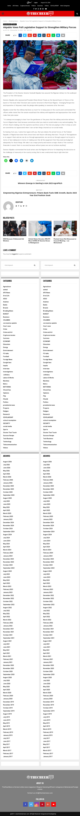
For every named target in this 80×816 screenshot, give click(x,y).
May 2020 (6, 686)
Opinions (6, 393)
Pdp (4, 396)
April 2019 (6, 726)
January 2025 (7, 519)
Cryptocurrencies (25, 5)
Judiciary (6, 375)
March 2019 (7, 729)
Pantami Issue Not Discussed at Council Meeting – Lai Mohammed (65, 240)
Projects (6, 408)
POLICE (5, 399)
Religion (6, 411)
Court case (7, 326)
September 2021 (8, 638)
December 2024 (8, 522)
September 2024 (8, 531)
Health (5, 365)
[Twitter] (31, 804)
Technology (7, 441)
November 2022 (8, 598)
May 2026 (6, 471)
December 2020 (8, 665)
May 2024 (6, 544)
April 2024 (6, 547)
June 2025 (6, 504)
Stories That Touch (10, 432)
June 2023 (6, 577)
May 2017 (6, 744)
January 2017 (7, 756)
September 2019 (8, 711)
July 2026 (6, 465)
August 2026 (7, 462)
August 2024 (7, 534)
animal (5, 289)
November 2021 (8, 632)
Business (40, 5)
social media (7, 426)
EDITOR (7, 30)
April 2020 (6, 690)
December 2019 (8, 702)
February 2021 (8, 659)
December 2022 (8, 595)
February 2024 (8, 553)
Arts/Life (6, 296)
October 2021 (7, 635)
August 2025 (7, 498)
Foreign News (7, 359)
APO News (16, 5)
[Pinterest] (42, 804)
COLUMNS (6, 320)
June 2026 (6, 468)
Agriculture (7, 286)
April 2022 (6, 616)
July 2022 (6, 610)
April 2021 (6, 653)
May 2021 (6, 650)
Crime (5, 329)
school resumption (9, 420)
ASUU (5, 299)
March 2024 (7, 550)
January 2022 (7, 626)
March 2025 (7, 513)
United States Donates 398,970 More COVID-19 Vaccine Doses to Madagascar (39, 240)
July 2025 (6, 501)
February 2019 (8, 732)
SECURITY (6, 423)
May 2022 (6, 613)
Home (9, 5)
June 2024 (6, 541)
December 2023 (8, 559)
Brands (5, 308)
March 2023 (7, 586)
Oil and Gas (7, 390)
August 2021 (7, 641)
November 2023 (8, 562)
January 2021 (7, 662)
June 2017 (6, 741)
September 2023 (8, 568)
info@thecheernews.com (44, 793)
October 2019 (7, 708)
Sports (5, 429)
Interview (6, 369)
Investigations (8, 372)
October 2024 (7, 528)
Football (6, 356)
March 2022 (7, 620)
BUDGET (6, 314)
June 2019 (6, 720)
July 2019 (6, 717)
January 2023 (7, 592)
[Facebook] (25, 804)
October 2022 (7, 601)
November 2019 (8, 705)
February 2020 (8, 696)
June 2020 (6, 683)
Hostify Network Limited (63, 814)
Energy (5, 347)
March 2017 (7, 750)
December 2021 (8, 629)
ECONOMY (6, 341)
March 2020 (7, 693)
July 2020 (6, 680)
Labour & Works (8, 378)
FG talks (6, 353)
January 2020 (7, 699)
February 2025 (8, 516)
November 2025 (8, 489)
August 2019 (7, 714)
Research (6, 414)
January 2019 (7, 735)
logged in (15, 254)
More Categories (65, 5)
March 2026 (7, 477)
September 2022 (8, 604)
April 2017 (6, 747)
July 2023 (6, 574)
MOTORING (7, 387)
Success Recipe (8, 435)
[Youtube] (53, 804)
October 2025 (7, 492)
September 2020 (8, 674)
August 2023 (7, 571)
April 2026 (6, 474)
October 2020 (7, 671)
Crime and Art (7, 332)
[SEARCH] (34, 265)
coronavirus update (10, 323)
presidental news (9, 405)
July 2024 (6, 538)
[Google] (48, 804)
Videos (47, 5)
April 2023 (6, 583)
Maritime (6, 381)
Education (6, 344)
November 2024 (8, 525)
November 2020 (8, 668)
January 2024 (7, 556)
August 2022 (7, 607)
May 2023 (6, 580)
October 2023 (7, 565)
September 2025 (8, 495)
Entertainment (8, 350)
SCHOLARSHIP (54, 5)
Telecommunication (10, 444)
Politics (34, 5)
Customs (6, 338)
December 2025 (8, 486)
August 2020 (7, 677)
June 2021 (6, 647)
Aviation (6, 302)
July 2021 (6, 644)
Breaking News (7, 24)
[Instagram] (36, 804)
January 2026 (7, 483)
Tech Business (8, 438)
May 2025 (6, 507)
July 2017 (6, 738)
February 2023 (8, 589)
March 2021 (7, 656)
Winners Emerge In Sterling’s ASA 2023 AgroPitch (40, 183)
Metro (5, 384)
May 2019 (6, 723)
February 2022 (8, 623)
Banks (5, 305)
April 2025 (6, 510)
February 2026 (8, 480)
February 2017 (8, 753)
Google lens (7, 362)
